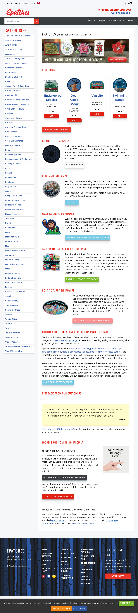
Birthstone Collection (14, 68)
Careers (46, 560)
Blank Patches (11, 72)
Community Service (13, 118)
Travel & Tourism (12, 333)
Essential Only (61, 609)
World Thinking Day (14, 351)
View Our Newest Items (82, 523)
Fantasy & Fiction (13, 164)
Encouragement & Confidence (18, 159)
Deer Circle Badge (74, 100)
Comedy (9, 114)
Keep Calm (10, 228)
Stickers (8, 315)
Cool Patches (11, 132)
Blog (44, 550)
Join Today (118, 576)
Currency (30, 3)
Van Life (97, 95)
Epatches (16, 550)
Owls (7, 269)
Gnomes (9, 191)
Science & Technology (15, 292)
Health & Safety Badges (15, 200)
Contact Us (67, 554)
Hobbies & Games (13, 205)
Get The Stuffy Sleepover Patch (92, 321)
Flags (7, 168)
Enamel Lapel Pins (13, 155)
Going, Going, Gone (13, 196)
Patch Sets (87, 584)
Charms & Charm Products (17, 100)
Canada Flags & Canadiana (17, 86)
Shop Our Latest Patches (57, 382)
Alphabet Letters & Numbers (18, 36)
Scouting (9, 296)
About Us (66, 550)
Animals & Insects (13, 40)
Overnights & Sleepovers (16, 264)
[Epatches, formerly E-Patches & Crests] (17, 12)
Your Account (12, 3)
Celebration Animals (14, 91)
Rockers (8, 287)
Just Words (10, 219)
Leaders (8, 232)
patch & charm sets (99, 349)
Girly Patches (11, 187)
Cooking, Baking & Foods (16, 127)
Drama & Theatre (12, 145)
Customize (79, 609)
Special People (11, 305)
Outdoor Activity (12, 260)
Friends (8, 173)
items (126, 3)
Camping (9, 82)
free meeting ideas (104, 352)
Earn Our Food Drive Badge (82, 279)
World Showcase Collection (17, 347)
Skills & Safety (11, 301)
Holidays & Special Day (15, 209)
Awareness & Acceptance (16, 63)
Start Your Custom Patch (58, 497)
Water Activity (11, 337)
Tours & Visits (11, 324)
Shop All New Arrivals (56, 130)
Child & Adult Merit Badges (17, 104)
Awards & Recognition (15, 59)
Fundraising (10, 182)
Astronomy (10, 54)
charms (113, 349)
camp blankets (54, 352)
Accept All (126, 603)
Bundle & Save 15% (13, 77)
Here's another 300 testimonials (57, 429)
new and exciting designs (66, 340)
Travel (8, 328)
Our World (9, 255)
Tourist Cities (11, 319)
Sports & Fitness (12, 310)
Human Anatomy (12, 214)
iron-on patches (57, 520)
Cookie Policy (68, 558)
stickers (117, 352)
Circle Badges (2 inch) (14, 109)
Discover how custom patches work (64, 478)
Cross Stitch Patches (14, 141)
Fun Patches (10, 177)
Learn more (113, 603)
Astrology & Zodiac (14, 50)
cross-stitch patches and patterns (78, 352)
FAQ (44, 564)
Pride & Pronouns (13, 278)
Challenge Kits (11, 95)
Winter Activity (11, 342)
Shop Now (71, 202)
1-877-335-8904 (123, 13)
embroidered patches (79, 349)
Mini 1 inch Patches (13, 237)
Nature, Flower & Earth (15, 251)
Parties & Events (12, 273)
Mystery (8, 246)
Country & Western (13, 136)
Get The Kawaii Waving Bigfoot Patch (87, 238)
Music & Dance (11, 241)
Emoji (7, 150)
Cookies (9, 123)
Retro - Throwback (13, 283)
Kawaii (8, 223)
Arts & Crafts (11, 45)
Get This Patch (74, 165)
